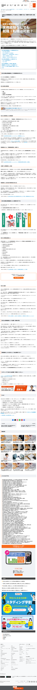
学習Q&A (20, 654)
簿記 (11, 655)
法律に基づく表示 (22, 681)
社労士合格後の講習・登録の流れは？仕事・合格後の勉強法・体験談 (13, 498)
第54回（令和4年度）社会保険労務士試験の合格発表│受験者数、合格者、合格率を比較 (16, 524)
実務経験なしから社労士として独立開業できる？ (10, 65)
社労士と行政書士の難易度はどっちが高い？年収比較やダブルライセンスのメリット (16, 535)
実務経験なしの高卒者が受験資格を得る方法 (9, 57)
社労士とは (8, 5)
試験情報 (4, 637)
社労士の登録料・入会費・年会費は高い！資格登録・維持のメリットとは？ (21, 315)
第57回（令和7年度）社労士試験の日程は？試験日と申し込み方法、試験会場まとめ (16, 542)
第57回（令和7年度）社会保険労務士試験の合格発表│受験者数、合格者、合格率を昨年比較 (17, 508)
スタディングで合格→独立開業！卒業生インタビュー (10, 66)
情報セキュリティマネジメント (5, 662)
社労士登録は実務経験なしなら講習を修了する (9, 59)
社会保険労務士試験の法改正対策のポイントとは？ (10, 487)
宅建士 (12, 658)
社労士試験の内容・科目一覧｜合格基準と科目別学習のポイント (12, 482)
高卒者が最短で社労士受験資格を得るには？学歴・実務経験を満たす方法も (21, 196)
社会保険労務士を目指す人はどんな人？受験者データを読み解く (12, 533)
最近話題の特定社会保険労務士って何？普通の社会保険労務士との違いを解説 (15, 479)
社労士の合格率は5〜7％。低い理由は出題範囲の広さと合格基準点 (13, 529)
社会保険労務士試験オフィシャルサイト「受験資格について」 (14, 135)
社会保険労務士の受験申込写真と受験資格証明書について (11, 497)
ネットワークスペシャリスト (4, 664)
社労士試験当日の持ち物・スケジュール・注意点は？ (11, 507)
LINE (26, 652)
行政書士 (12, 649)
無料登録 (25, 142)
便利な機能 (15, 5)
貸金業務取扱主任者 (3, 658)
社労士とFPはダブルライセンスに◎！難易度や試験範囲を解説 (12, 522)
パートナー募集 (28, 644)
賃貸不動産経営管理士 (14, 659)
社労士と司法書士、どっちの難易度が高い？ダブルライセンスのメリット (14, 537)
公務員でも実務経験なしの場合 (7, 55)
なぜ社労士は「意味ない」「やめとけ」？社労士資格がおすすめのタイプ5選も (15, 511)
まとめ (3, 67)
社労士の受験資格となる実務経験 (7, 53)
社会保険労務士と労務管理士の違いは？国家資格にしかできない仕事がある (14, 512)
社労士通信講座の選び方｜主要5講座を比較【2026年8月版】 (12, 543)
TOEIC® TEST (2, 667)
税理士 (1, 655)
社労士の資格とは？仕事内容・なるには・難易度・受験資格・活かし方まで (14, 485)
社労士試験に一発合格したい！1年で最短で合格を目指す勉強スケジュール (14, 481)
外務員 (12, 657)
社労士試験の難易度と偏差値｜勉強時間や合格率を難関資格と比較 (13, 531)
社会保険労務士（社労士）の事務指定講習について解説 (17, 269)
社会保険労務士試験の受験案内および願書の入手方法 (11, 499)
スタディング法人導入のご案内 (30, 658)
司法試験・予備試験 (13, 648)
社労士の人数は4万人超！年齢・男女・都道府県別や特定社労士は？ (13, 521)
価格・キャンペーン (25, 5)
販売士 (1, 647)
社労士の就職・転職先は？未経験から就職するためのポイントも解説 (13, 490)
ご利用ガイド (21, 657)
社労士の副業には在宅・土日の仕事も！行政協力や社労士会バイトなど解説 (14, 517)
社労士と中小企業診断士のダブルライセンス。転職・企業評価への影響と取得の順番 (16, 503)
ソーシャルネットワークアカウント (30, 648)
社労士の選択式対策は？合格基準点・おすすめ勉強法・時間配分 (12, 520)
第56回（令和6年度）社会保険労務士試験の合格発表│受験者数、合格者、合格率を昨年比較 (17, 541)
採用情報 (20, 649)
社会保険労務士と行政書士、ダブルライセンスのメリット (11, 495)
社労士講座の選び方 (6, 634)
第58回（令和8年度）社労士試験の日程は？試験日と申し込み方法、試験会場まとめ (16, 506)
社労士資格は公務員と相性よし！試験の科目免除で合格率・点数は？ (13, 519)
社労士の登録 (4, 61)
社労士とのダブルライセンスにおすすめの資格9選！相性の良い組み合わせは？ (15, 500)
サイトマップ (27, 682)
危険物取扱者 (13, 647)
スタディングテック (3, 666)
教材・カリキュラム (11, 5)
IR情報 (20, 648)
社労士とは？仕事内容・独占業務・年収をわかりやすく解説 (12, 513)
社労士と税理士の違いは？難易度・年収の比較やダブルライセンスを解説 (14, 518)
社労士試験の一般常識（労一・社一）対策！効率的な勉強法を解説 (13, 486)
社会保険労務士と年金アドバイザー (8, 534)
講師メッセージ (19, 5)
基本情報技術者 (13, 662)
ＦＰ (1, 657)
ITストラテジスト (13, 663)
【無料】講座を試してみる (18, 277)
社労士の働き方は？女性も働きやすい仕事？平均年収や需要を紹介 (13, 525)
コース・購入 (30, 1)
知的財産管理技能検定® (4, 653)
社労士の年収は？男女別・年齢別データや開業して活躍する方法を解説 (14, 491)
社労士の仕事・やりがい (7, 635)
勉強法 (4, 638)
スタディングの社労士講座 (15, 141)
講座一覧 (2, 644)
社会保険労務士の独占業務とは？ (7, 488)
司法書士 (2, 650)
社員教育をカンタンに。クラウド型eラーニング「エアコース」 (31, 660)
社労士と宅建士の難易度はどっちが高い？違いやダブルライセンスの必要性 (14, 536)
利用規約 (27, 681)
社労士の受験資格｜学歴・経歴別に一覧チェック (10, 510)
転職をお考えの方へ (28, 661)
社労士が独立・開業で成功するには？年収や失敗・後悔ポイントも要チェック (15, 526)
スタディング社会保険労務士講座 (3, 5)
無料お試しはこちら (18, 574)
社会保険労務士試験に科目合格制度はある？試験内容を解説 (12, 480)
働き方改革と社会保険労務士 (7, 501)
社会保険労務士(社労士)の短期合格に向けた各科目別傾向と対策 (12, 530)
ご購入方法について (22, 658)
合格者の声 (22, 5)
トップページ (17, 681)
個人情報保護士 (13, 653)
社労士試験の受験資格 (6, 51)
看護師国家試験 (13, 669)
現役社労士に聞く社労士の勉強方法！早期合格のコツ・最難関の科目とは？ (15, 509)
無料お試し (34, 1)
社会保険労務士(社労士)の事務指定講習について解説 (10, 504)
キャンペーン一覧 (21, 653)
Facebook (27, 650)
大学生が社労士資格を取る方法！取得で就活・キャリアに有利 (12, 502)
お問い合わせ (21, 661)
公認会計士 (12, 654)
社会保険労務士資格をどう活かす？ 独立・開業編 (10, 489)
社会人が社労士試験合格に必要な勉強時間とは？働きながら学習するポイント (15, 540)
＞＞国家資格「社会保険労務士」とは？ (7, 415)
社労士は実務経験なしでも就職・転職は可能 (9, 63)
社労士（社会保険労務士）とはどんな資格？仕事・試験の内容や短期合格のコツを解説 (16, 528)
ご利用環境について (22, 660)
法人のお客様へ (28, 656)
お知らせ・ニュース (22, 650)
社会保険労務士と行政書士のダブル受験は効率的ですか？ (11, 532)
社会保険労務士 (3, 654)
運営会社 (20, 646)
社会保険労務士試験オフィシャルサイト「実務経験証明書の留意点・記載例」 (17, 162)
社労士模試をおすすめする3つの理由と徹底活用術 (10, 514)
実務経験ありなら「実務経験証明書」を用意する (10, 54)
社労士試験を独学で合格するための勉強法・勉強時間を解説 (12, 484)
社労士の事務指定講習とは (6, 60)
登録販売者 (2, 668)
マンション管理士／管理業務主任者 (5, 659)
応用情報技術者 (3, 663)
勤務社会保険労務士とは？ (6, 492)
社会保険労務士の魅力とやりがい (7, 496)
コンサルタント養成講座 (14, 668)
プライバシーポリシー (21, 682)
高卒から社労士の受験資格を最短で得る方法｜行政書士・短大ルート (13, 515)
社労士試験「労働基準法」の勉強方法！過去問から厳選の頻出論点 (13, 523)
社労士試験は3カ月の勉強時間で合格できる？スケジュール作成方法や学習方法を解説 (16, 539)
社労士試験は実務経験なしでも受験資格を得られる (10, 50)
